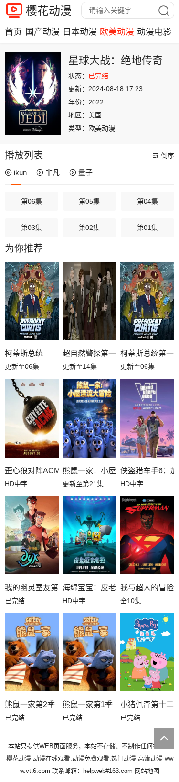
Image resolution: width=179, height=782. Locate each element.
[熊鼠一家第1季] (89, 652)
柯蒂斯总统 (24, 353)
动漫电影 (154, 32)
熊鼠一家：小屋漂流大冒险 (89, 471)
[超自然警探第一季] (89, 301)
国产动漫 (42, 32)
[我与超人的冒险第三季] (147, 535)
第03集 (31, 227)
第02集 (89, 227)
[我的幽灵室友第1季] (32, 535)
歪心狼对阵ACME (32, 471)
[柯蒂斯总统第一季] (147, 301)
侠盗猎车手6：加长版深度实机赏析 (147, 471)
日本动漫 (80, 32)
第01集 (147, 227)
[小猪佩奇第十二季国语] (147, 652)
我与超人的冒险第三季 (147, 588)
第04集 (147, 201)
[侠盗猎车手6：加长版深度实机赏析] (147, 418)
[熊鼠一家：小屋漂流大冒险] (89, 418)
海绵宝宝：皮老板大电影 (89, 588)
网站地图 (147, 770)
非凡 (52, 172)
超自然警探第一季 (89, 353)
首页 (13, 32)
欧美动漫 (117, 32)
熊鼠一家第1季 (88, 704)
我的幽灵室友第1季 (32, 588)
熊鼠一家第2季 (30, 704)
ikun (20, 172)
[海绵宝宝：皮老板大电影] (89, 535)
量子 (85, 172)
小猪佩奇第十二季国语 (147, 704)
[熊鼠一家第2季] (32, 652)
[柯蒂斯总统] (32, 301)
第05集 (89, 201)
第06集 (31, 201)
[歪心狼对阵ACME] (32, 418)
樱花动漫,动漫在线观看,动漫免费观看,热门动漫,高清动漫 (84, 758)
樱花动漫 (49, 10)
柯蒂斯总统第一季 (147, 353)
